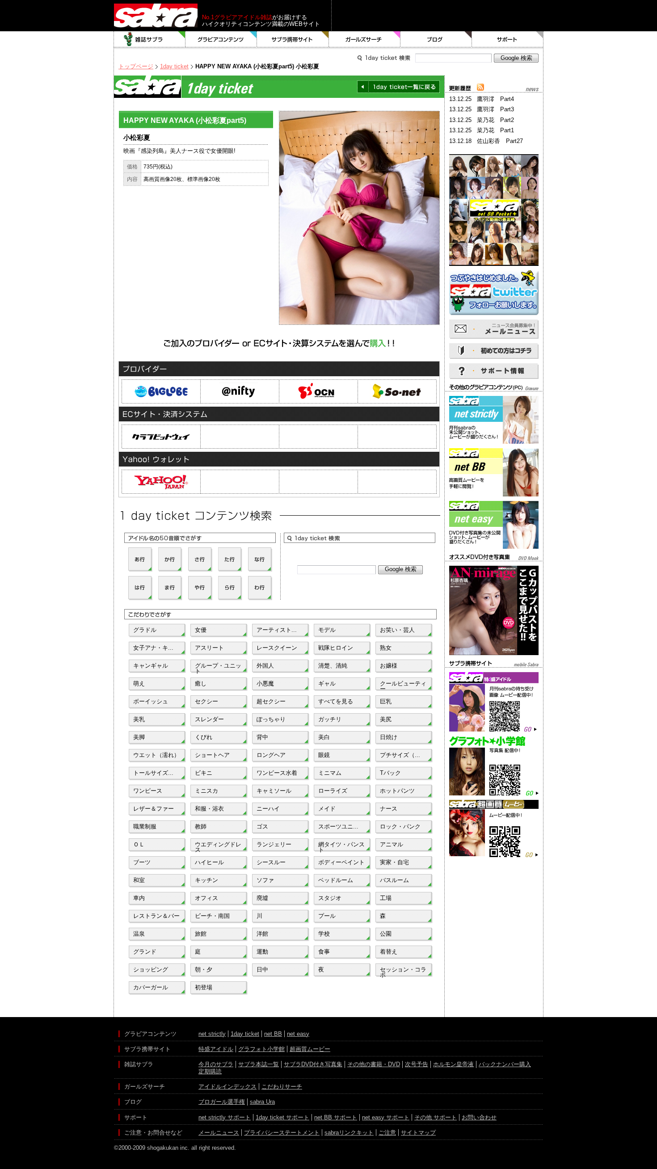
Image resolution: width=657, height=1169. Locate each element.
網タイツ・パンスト (341, 846)
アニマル (391, 844)
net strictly (212, 1033)
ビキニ (203, 773)
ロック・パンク (400, 826)
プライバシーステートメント (282, 1132)
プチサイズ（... (400, 755)
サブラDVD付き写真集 (313, 1064)
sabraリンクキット (349, 1132)
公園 (386, 933)
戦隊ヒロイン (335, 647)
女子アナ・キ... (153, 647)
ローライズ (332, 790)
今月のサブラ (215, 1064)
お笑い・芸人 (397, 630)
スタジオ (329, 898)
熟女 (386, 647)
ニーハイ (268, 808)
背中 (262, 737)
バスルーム (394, 880)
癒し (200, 683)
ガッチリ (329, 719)
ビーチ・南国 (212, 915)
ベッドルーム (335, 880)
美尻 (386, 719)
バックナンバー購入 (505, 1064)
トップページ (135, 66)
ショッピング (150, 969)
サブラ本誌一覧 (258, 1064)
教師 (200, 826)
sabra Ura (262, 1101)
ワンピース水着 (277, 773)
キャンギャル (150, 665)
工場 (386, 898)
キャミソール (274, 790)
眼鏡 (324, 755)
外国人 (265, 665)
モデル (327, 630)
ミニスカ (206, 790)
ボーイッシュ (150, 701)
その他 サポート (435, 1117)
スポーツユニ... (338, 826)
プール (327, 915)
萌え (139, 683)
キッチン (206, 880)
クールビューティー (403, 685)
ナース (388, 808)
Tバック (390, 773)
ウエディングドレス (218, 846)
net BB (273, 1033)
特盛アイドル (215, 1049)
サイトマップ (418, 1132)
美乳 (139, 719)
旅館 (200, 933)
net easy (298, 1033)
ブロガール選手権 (221, 1101)
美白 (324, 737)
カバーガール (150, 987)
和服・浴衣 (209, 808)
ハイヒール (209, 862)
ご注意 (387, 1132)
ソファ (265, 880)
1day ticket (174, 66)
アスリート (209, 647)
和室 (139, 880)
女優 (200, 630)
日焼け (388, 737)
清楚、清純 (332, 665)
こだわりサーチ (281, 1086)
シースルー (271, 862)
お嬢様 (388, 665)
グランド (144, 951)
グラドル (144, 630)
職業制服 (144, 826)
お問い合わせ (479, 1117)
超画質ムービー (310, 1049)
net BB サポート (335, 1117)
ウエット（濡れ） (156, 755)
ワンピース (147, 790)
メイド (327, 808)
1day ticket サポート (282, 1117)
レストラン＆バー (156, 915)
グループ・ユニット (218, 667)
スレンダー (209, 719)
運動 (262, 951)
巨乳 (386, 701)
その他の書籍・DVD (373, 1064)
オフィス (206, 898)
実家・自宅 (394, 862)
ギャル (327, 683)
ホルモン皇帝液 (453, 1064)
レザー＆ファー (153, 808)
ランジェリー (274, 844)
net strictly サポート (224, 1117)
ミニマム (329, 773)
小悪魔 (265, 683)
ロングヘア (271, 755)
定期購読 (210, 1071)
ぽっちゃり (271, 719)
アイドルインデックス (227, 1086)
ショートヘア (212, 755)
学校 (324, 933)
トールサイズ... (153, 773)
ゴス (262, 826)
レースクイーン (277, 647)
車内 (139, 898)
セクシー (206, 701)
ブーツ (142, 862)
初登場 (203, 987)
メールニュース (218, 1132)
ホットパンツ (397, 790)
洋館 (262, 933)
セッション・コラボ (403, 971)
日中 (262, 969)
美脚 (139, 737)
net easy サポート (385, 1117)
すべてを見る (335, 701)
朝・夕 (203, 969)
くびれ (203, 737)
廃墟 (262, 898)
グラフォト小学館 (261, 1049)
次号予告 (416, 1064)
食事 (324, 951)
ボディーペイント (341, 862)
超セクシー (271, 701)
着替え (388, 951)
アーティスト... (277, 630)
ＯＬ (139, 844)
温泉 (139, 933)
